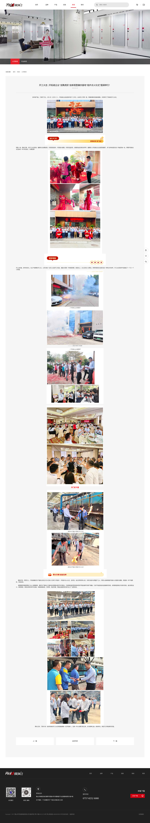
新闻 (73, 4)
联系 (82, 4)
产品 (55, 4)
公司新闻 (15, 61)
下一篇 (115, 741)
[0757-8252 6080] (137, 5)
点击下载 (135, 796)
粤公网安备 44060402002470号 (55, 814)
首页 (36, 4)
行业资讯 (24, 61)
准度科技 (72, 814)
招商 (64, 4)
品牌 (46, 4)
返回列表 (75, 741)
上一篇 (35, 741)
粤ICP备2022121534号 (41, 814)
